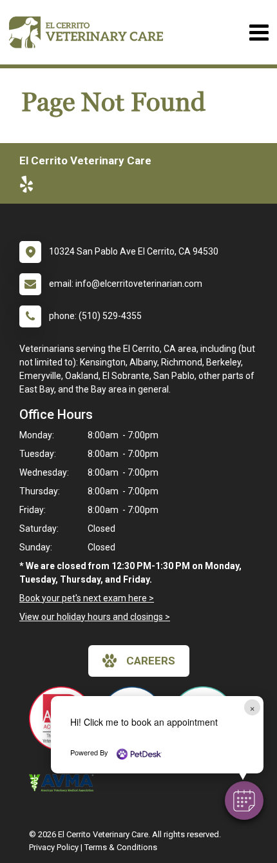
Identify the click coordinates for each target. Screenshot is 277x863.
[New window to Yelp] (29, 187)
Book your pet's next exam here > (86, 598)
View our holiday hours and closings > (94, 617)
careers (150, 660)
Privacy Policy (54, 847)
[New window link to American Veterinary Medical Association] (64, 783)
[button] (244, 800)
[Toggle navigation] (258, 32)
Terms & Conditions (120, 847)
